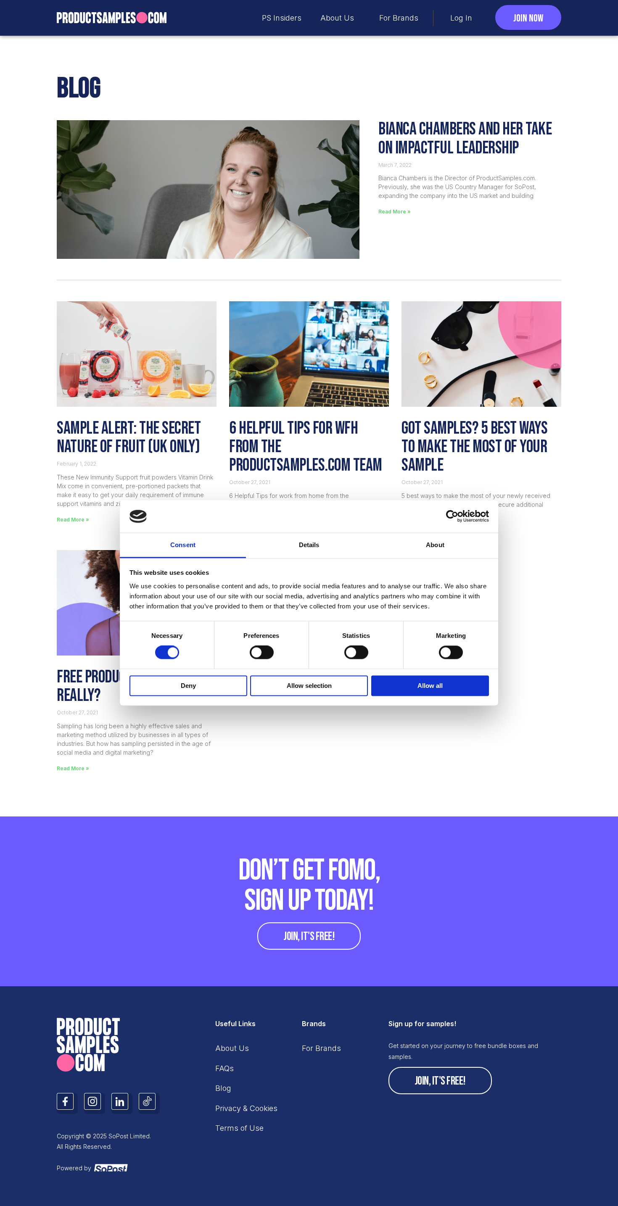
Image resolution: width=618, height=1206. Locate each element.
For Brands (398, 17)
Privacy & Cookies (246, 1108)
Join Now (528, 18)
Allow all (430, 685)
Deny (188, 685)
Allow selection (309, 685)
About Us (337, 17)
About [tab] (435, 544)
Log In (461, 17)
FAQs (224, 1068)
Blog (223, 1088)
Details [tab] (309, 544)
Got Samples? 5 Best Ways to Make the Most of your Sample (474, 447)
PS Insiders (281, 17)
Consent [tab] (182, 544)
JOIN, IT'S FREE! (309, 936)
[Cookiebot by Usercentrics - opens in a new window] (452, 516)
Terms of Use (239, 1128)
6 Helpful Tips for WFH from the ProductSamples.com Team (305, 447)
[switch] (262, 652)
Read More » (394, 211)
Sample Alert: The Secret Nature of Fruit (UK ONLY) (129, 438)
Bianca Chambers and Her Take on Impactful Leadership (465, 139)
